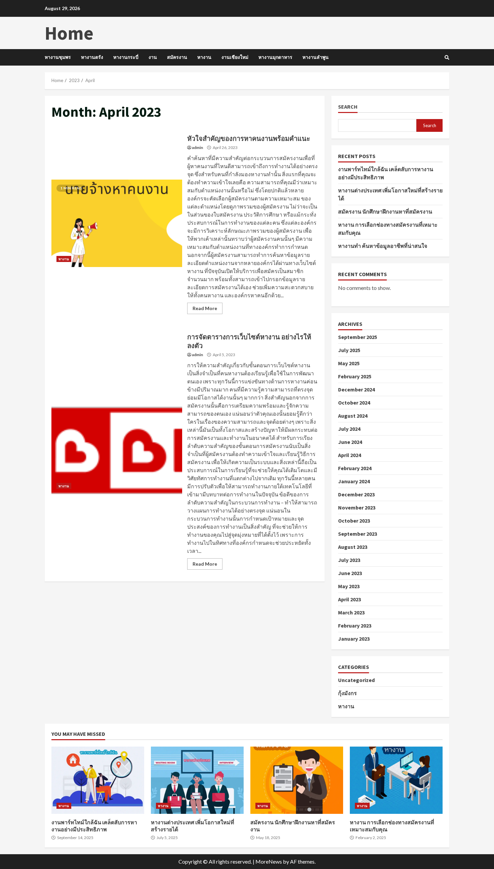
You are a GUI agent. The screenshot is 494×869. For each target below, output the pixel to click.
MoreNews (268, 861)
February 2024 (354, 468)
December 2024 (356, 389)
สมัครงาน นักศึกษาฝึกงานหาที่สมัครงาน (385, 211)
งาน (153, 57)
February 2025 (354, 376)
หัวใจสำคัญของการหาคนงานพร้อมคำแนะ (116, 223)
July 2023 (349, 560)
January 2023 (354, 638)
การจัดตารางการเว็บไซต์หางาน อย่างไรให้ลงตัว (116, 450)
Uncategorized (356, 680)
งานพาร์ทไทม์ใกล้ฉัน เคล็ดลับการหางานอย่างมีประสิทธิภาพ (97, 780)
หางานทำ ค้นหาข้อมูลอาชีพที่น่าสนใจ (382, 245)
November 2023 (356, 507)
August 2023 (352, 546)
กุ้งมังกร (347, 693)
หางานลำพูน (315, 57)
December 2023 (356, 494)
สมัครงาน (177, 57)
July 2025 (349, 350)
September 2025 (357, 337)
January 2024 (354, 481)
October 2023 (354, 520)
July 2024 (349, 428)
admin (197, 147)
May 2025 (349, 363)
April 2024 (349, 455)
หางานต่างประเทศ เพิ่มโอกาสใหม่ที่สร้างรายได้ (197, 780)
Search (348, 107)
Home (69, 33)
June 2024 (350, 442)
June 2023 (350, 573)
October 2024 (354, 402)
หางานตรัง (92, 57)
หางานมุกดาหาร (275, 57)
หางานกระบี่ (125, 57)
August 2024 (352, 415)
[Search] (447, 57)
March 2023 (351, 612)
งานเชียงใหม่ (234, 57)
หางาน (204, 57)
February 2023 (354, 625)
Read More (205, 308)
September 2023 (357, 533)
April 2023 (349, 599)
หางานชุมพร (58, 57)
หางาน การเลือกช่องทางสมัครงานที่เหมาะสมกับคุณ (396, 780)
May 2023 (349, 586)
